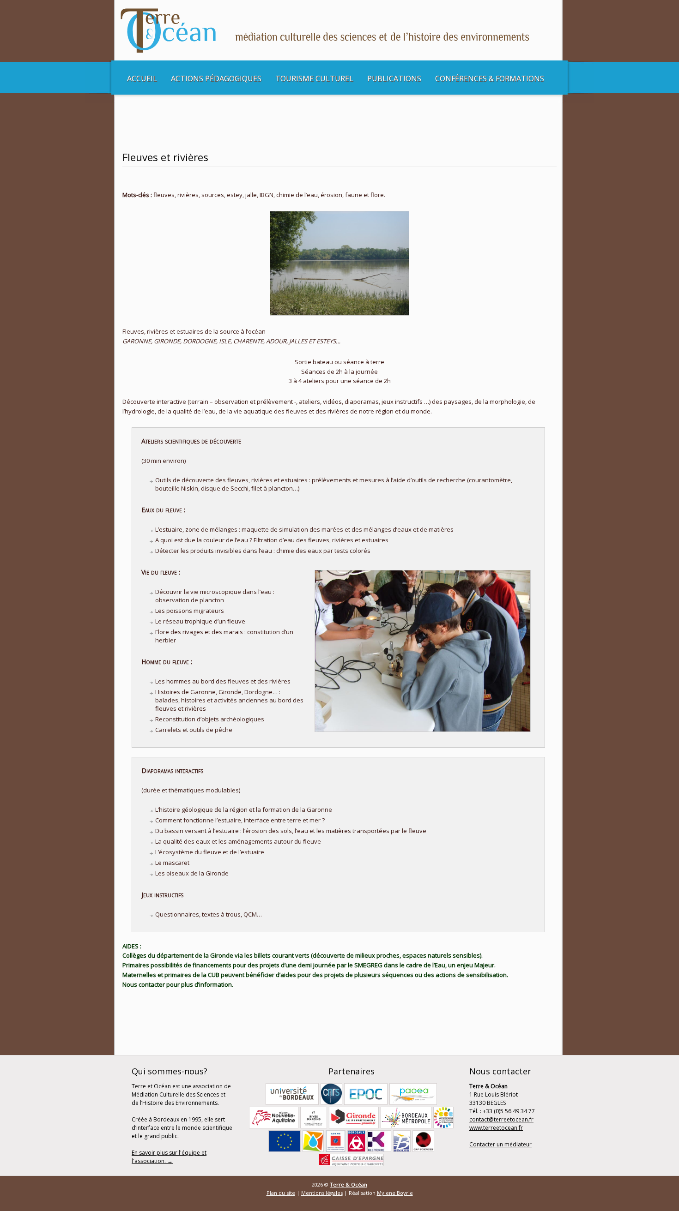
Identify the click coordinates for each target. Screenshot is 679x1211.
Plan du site (281, 1192)
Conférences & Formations (489, 78)
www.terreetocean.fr (496, 1128)
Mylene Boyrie (395, 1192)
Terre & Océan (348, 1184)
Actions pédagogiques (216, 78)
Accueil (142, 78)
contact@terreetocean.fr (501, 1119)
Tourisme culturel (314, 78)
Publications (394, 78)
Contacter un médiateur (500, 1144)
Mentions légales (322, 1192)
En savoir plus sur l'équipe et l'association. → (169, 1157)
